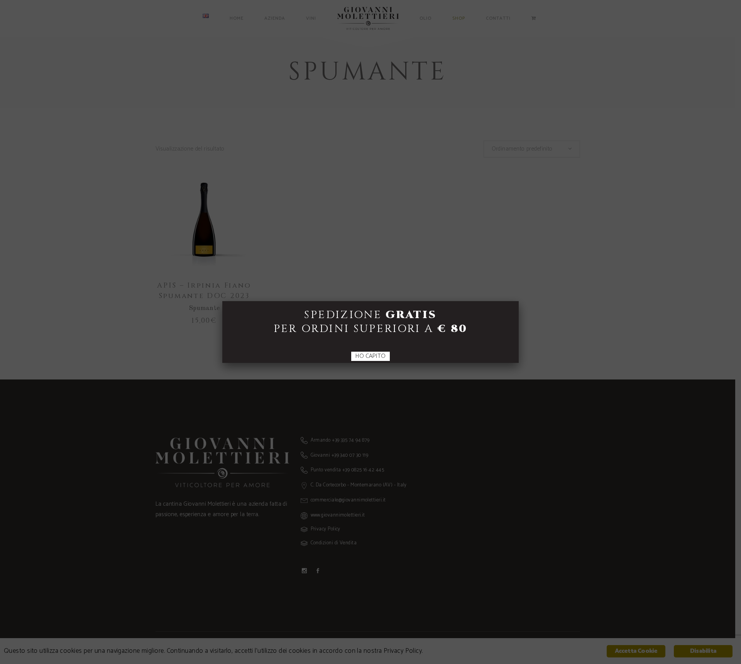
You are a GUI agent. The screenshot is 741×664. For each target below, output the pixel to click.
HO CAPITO (370, 356)
